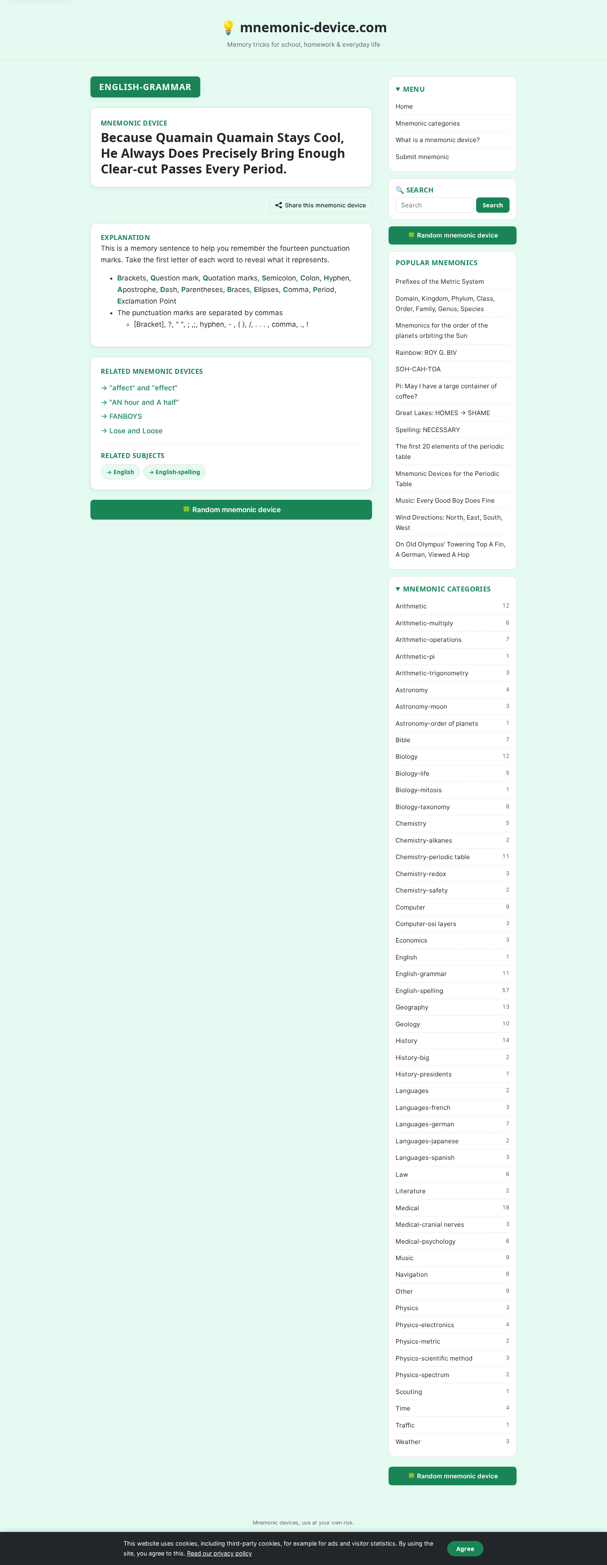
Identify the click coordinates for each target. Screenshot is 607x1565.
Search (493, 205)
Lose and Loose (136, 431)
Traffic (453, 1425)
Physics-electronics (453, 1325)
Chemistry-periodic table (453, 857)
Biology (453, 756)
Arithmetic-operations (453, 640)
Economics (453, 940)
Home (404, 106)
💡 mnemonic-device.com (303, 27)
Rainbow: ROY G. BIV (426, 352)
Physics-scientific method (453, 1358)
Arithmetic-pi (453, 656)
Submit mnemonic (422, 157)
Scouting (453, 1392)
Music (453, 1258)
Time (453, 1408)
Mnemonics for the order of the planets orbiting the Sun (442, 330)
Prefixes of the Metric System (440, 281)
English (124, 472)
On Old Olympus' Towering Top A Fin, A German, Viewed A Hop (450, 549)
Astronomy (453, 690)
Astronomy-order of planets (453, 723)
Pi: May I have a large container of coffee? (446, 391)
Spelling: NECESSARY (428, 430)
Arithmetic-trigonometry (453, 673)
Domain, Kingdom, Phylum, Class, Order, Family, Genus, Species (445, 303)
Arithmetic (453, 606)
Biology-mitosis (453, 790)
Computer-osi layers (453, 924)
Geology (453, 1024)
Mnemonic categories (428, 123)
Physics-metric (453, 1341)
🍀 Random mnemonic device (231, 510)
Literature (453, 1191)
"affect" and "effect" (143, 388)
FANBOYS (125, 416)
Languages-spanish (453, 1157)
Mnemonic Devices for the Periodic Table (447, 479)
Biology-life (453, 773)
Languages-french (453, 1107)
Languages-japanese (453, 1141)
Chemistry (453, 823)
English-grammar (145, 87)
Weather (453, 1442)
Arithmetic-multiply (453, 623)
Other (453, 1291)
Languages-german (453, 1124)
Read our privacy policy (219, 1553)
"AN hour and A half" (144, 402)
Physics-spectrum (453, 1375)
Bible (453, 740)
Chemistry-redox (453, 874)
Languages (453, 1091)
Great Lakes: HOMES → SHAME (443, 413)
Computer (453, 907)
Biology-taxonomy (453, 807)
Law (453, 1174)
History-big (453, 1058)
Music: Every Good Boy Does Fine (445, 500)
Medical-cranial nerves (453, 1224)
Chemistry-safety (453, 890)
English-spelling (178, 472)
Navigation (453, 1274)
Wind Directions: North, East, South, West (449, 522)
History (453, 1041)
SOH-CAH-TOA (418, 369)
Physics (453, 1308)
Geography (453, 1007)
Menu (414, 89)
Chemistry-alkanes (453, 840)
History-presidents (453, 1074)
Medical (453, 1208)
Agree (465, 1549)
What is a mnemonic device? (438, 140)
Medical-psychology (453, 1241)
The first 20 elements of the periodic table (450, 451)
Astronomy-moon (453, 706)
